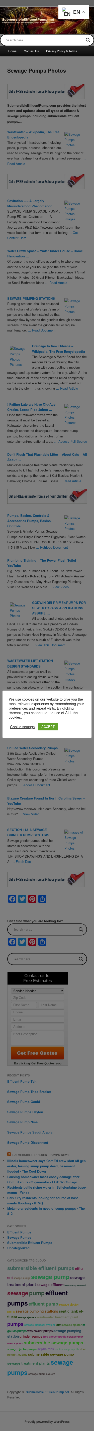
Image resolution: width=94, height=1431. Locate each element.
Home (12, 51)
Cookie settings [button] (22, 726)
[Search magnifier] (87, 40)
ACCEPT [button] (48, 726)
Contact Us (31, 51)
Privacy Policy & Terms (61, 51)
